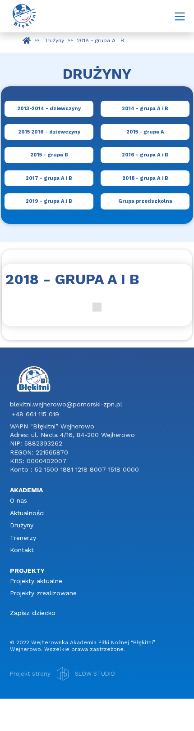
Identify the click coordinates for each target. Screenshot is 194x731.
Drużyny (21, 525)
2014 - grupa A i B (145, 108)
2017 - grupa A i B (49, 178)
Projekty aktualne (36, 580)
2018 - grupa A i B (145, 178)
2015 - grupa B (49, 155)
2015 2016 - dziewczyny (49, 132)
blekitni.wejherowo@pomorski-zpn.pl (66, 404)
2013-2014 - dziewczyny (49, 108)
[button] (179, 16)
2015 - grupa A (145, 132)
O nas (18, 500)
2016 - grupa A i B (145, 155)
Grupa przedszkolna (145, 201)
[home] (22, 16)
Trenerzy (23, 537)
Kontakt (22, 549)
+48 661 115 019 (35, 414)
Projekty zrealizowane (43, 593)
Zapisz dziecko (32, 612)
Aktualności (27, 513)
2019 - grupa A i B (49, 201)
